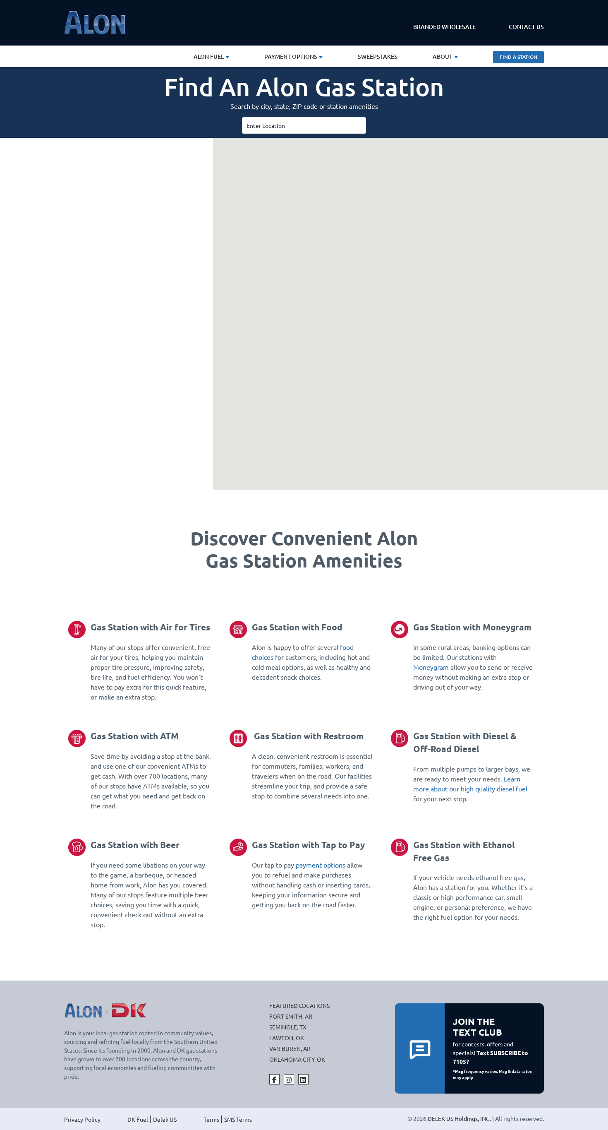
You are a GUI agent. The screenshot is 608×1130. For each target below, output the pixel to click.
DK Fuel (137, 1119)
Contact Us (526, 27)
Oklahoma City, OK (297, 1059)
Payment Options (290, 56)
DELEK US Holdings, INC (459, 1118)
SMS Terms (238, 1119)
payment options (320, 865)
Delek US (165, 1119)
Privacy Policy (82, 1119)
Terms (211, 1119)
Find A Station (518, 56)
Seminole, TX (287, 1027)
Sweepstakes (377, 56)
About (442, 56)
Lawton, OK (286, 1037)
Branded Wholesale (444, 27)
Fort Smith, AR (290, 1016)
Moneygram (431, 667)
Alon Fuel (209, 56)
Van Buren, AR (290, 1048)
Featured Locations (299, 1005)
